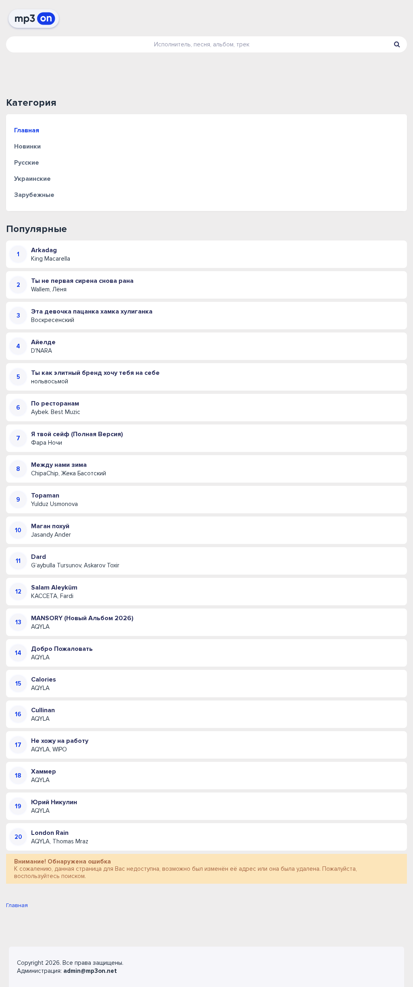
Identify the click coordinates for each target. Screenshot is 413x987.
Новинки (27, 146)
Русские (26, 163)
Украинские (32, 179)
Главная (26, 130)
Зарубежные (34, 195)
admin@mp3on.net (90, 970)
